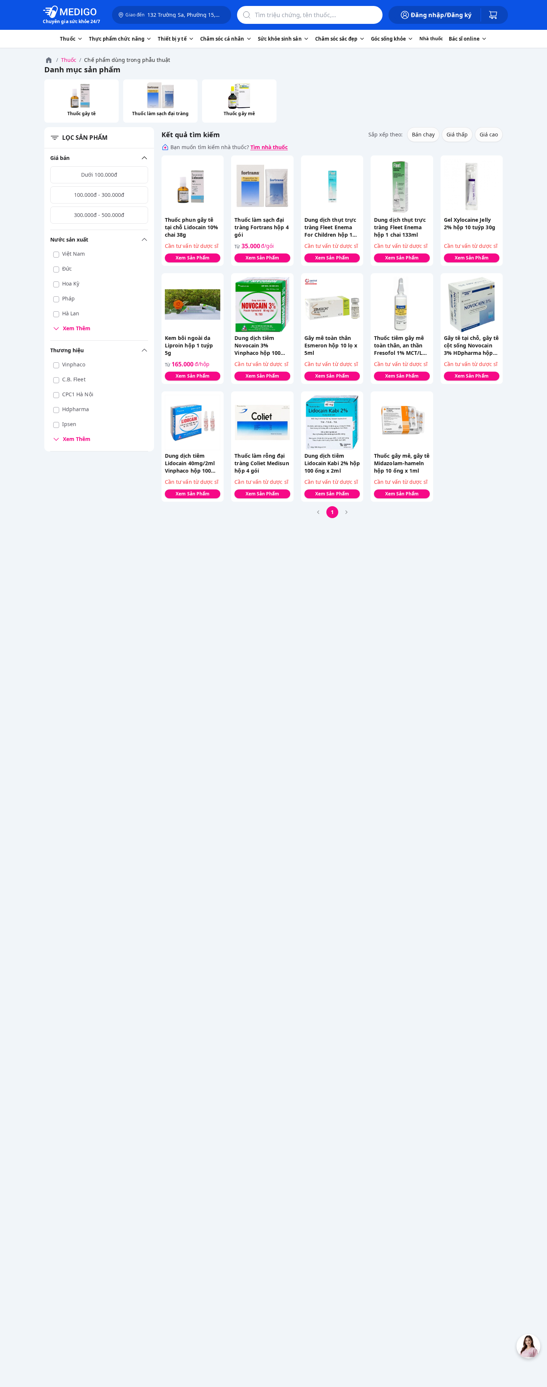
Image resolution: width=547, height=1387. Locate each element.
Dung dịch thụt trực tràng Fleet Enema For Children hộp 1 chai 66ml (330, 227)
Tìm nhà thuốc (269, 147)
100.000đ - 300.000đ (99, 194)
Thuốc (68, 59)
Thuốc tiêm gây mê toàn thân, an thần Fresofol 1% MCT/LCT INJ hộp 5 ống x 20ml (401, 345)
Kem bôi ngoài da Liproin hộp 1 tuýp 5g (189, 345)
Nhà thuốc (431, 38)
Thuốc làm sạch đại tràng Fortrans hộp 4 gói (261, 227)
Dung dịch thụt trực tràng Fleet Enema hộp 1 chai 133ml (400, 227)
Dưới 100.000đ (99, 174)
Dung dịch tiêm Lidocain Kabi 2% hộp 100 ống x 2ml (332, 463)
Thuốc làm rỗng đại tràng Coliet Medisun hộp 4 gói (261, 463)
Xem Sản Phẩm (192, 258)
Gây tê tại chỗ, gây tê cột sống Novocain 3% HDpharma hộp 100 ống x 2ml (471, 345)
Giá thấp (457, 134)
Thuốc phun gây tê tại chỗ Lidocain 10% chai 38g (191, 227)
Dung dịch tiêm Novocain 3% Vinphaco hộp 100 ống (257, 345)
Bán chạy (423, 134)
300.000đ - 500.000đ (99, 214)
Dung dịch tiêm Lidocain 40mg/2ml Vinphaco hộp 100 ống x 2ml (190, 463)
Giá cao (489, 134)
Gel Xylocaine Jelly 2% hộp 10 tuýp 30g (469, 223)
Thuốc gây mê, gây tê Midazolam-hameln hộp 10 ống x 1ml (401, 463)
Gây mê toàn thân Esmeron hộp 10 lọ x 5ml (330, 345)
